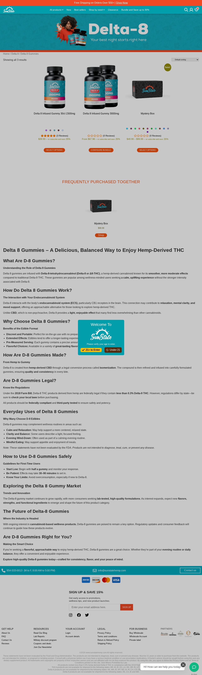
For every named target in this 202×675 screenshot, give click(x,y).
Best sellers (80, 10)
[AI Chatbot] (194, 667)
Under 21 (115, 350)
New (69, 10)
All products (55, 10)
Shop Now (122, 2)
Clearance (113, 10)
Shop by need (96, 10)
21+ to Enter (93, 350)
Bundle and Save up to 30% (135, 10)
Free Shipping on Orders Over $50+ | (101, 2)
